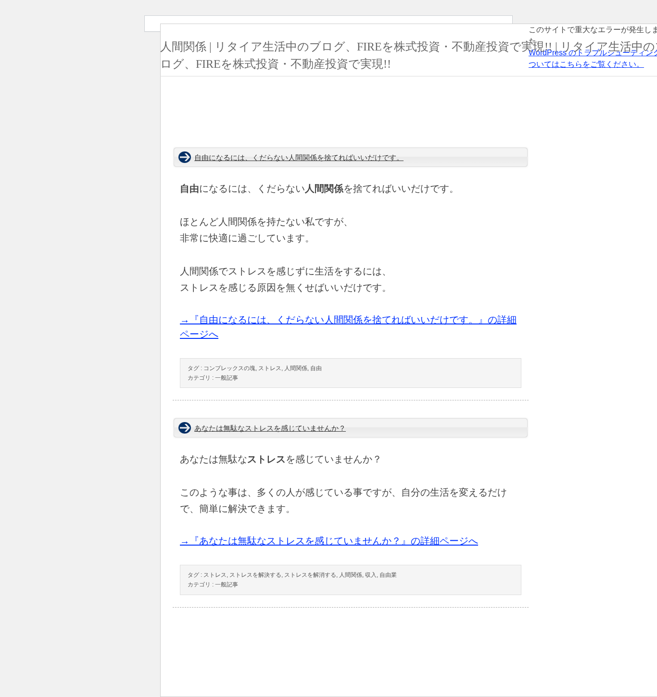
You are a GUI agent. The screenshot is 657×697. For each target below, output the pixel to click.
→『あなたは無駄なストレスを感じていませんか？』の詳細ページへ (329, 540)
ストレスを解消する (310, 575)
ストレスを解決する (255, 575)
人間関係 (295, 368)
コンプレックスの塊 (229, 368)
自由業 (388, 575)
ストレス (269, 368)
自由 (316, 368)
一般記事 (226, 377)
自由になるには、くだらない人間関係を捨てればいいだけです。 (299, 158)
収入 (371, 575)
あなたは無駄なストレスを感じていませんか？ (270, 428)
